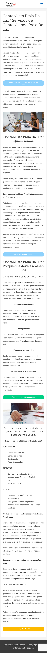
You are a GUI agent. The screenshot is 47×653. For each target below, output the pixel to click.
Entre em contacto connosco (23, 397)
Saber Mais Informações (23, 254)
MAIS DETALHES (23, 629)
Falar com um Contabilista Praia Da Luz (23, 83)
